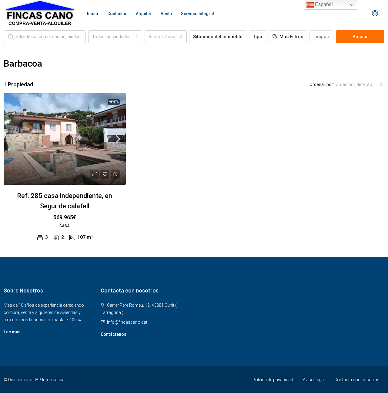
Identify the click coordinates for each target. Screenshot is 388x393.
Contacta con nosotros (357, 379)
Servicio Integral (197, 13)
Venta (166, 13)
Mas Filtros (290, 36)
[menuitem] (375, 13)
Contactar (117, 13)
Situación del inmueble (217, 36)
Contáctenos (113, 334)
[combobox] (115, 36)
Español (323, 4)
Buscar (360, 36)
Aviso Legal (314, 379)
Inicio (92, 13)
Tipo (257, 36)
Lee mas (12, 331)
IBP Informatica (50, 379)
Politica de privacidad (273, 379)
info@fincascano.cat (127, 322)
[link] (65, 139)
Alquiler (144, 13)
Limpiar (321, 36)
